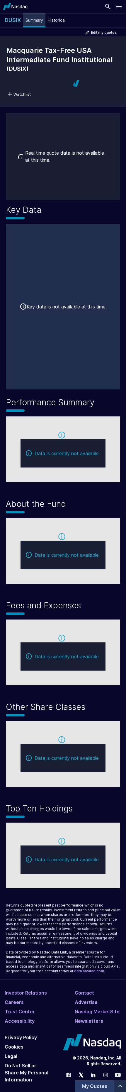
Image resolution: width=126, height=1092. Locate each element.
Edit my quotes (104, 32)
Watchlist (22, 94)
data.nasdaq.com (89, 971)
